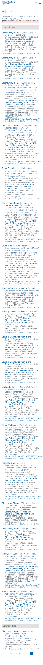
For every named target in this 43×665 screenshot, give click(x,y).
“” (27, 33)
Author (4, 19)
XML (30, 17)
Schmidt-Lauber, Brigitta (16, 104)
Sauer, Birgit (7, 246)
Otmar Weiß (25, 387)
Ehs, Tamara (21, 320)
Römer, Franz (7, 203)
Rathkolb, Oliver (9, 463)
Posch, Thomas (9, 591)
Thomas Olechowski (19, 39)
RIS (37, 17)
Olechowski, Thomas (11, 33)
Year (20, 19)
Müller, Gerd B (28, 400)
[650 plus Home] (21, 3)
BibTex (22, 17)
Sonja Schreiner (21, 203)
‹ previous (19, 653)
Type (14, 19)
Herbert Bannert (12, 205)
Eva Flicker (22, 246)
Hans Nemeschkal (27, 554)
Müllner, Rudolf (8, 387)
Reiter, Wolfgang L (10, 425)
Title (9, 19)
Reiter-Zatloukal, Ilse (11, 168)
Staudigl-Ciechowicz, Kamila (19, 42)
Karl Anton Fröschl (23, 100)
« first (11, 653)
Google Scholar (10, 53)
